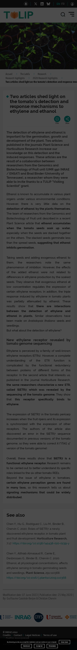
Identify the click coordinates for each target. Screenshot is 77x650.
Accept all (39, 646)
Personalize (52, 646)
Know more (64, 642)
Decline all (26, 646)
